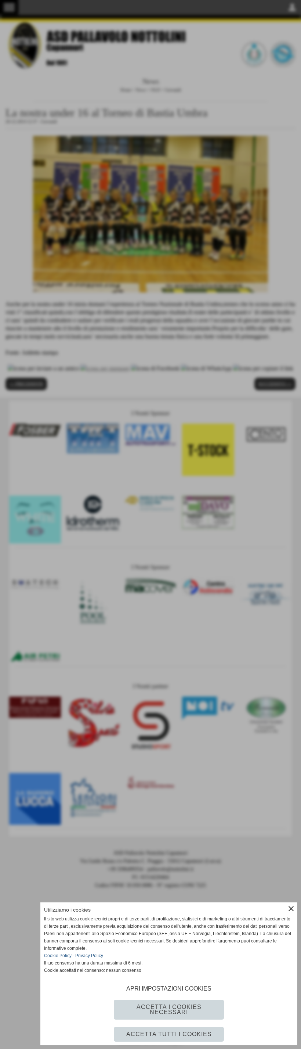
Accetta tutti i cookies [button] (169, 1034)
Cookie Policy (58, 955)
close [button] (291, 908)
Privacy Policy (89, 955)
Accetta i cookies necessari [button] (169, 1009)
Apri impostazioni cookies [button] (168, 988)
